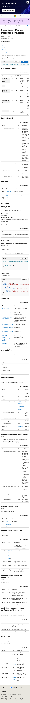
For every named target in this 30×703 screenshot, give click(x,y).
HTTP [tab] (3, 253)
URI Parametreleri (6, 44)
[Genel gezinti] (1, 16)
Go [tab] (13, 253)
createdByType (5, 308)
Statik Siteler (19, 25)
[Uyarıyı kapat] (28, 2)
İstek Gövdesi (5, 46)
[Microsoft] (15, 16)
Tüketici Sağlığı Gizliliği (6, 699)
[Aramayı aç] (20, 16)
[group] (15, 64)
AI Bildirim (3, 694)
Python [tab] (10, 253)
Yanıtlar (4, 48)
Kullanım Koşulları (19, 699)
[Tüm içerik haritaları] (2, 26)
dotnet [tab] (22, 253)
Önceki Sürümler (12, 694)
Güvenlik (4, 49)
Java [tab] (6, 253)
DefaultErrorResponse (8, 197)
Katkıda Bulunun (5, 696)
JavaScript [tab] (17, 253)
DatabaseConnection (7, 312)
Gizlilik (12, 696)
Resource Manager (9, 25)
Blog (19, 694)
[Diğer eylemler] (27, 26)
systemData (4, 343)
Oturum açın (26, 16)
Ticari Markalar (5, 701)
